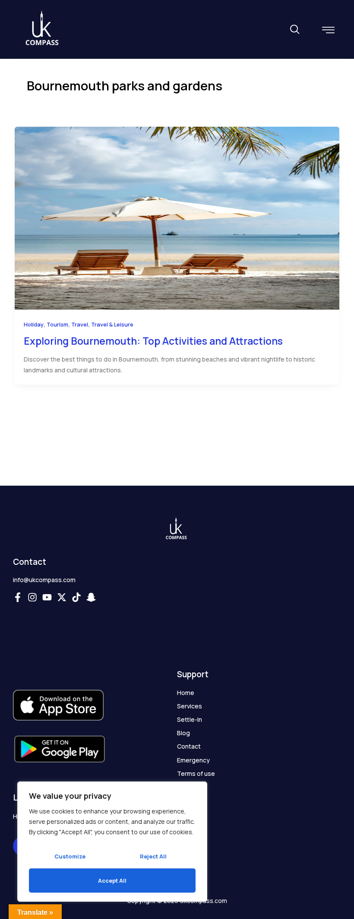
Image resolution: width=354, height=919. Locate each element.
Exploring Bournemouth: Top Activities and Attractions (153, 341)
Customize (69, 856)
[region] (112, 841)
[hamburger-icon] (328, 30)
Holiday (34, 324)
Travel (79, 324)
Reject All (153, 856)
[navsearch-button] (294, 30)
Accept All (112, 880)
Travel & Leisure (112, 324)
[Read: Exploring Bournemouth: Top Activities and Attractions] (177, 217)
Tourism (57, 324)
